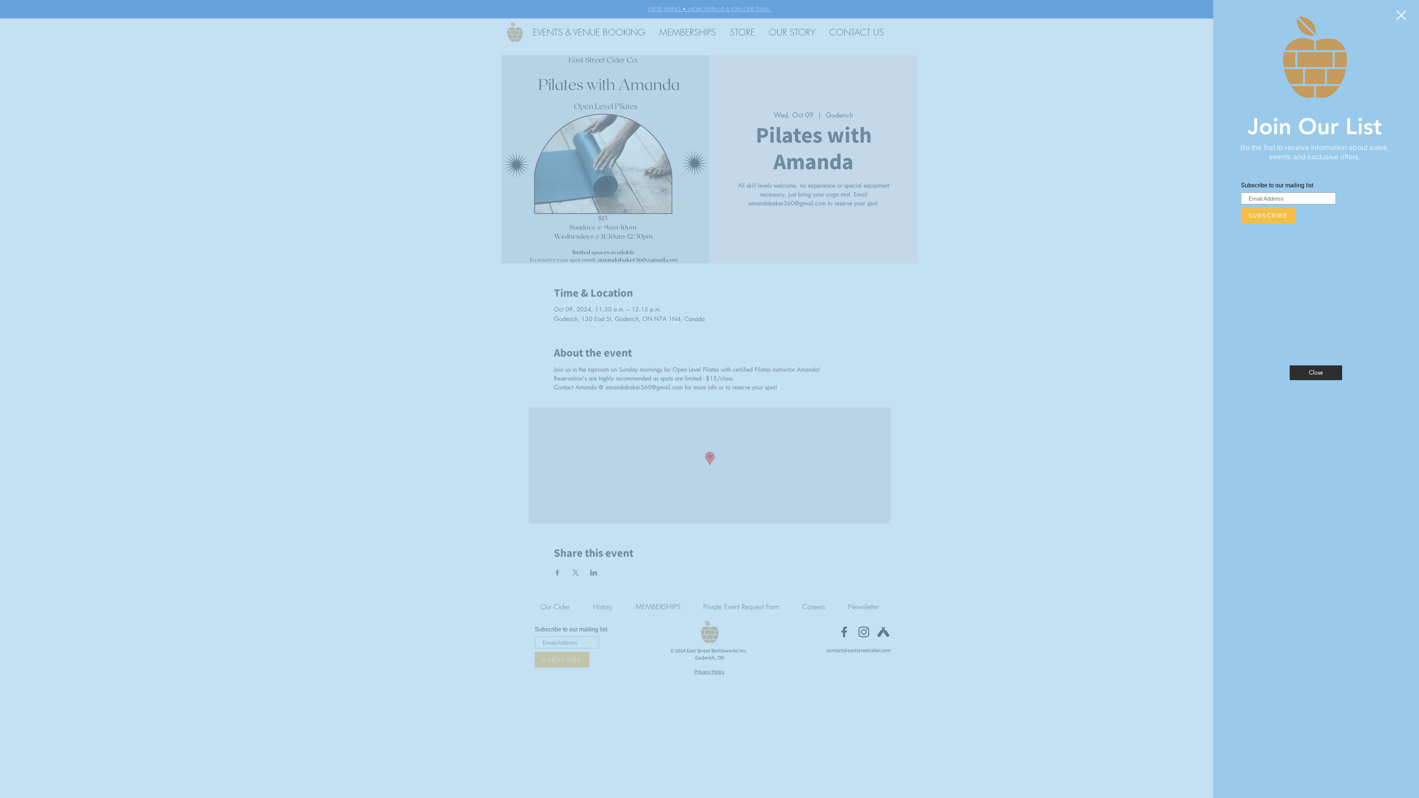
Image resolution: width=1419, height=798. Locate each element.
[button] (1401, 15)
